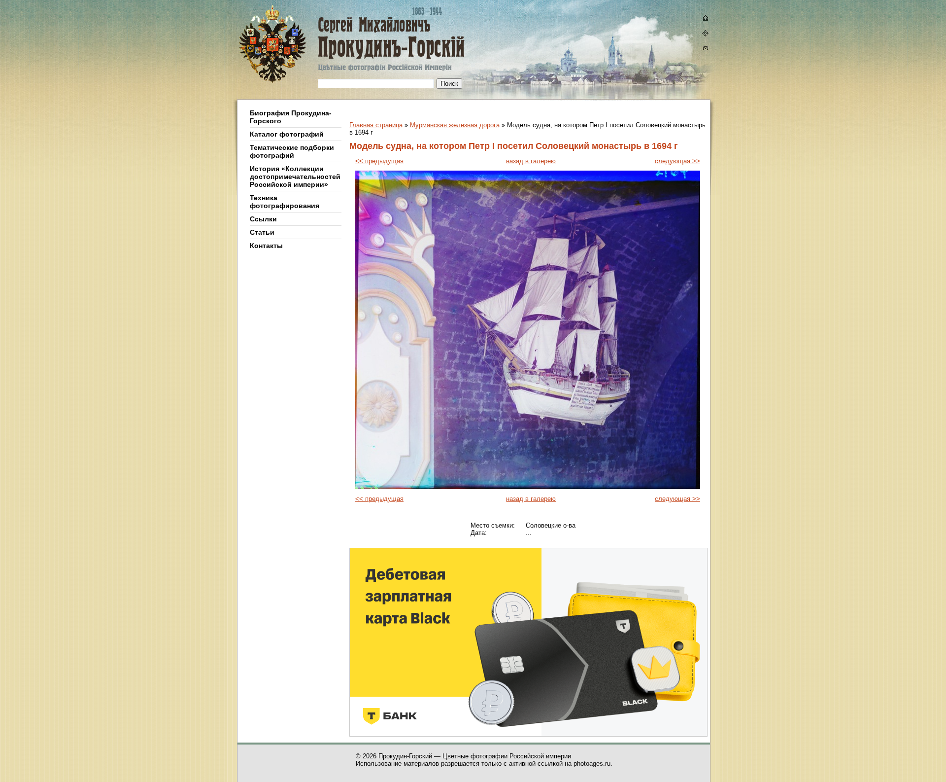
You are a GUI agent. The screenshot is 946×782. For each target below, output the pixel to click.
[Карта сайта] (705, 34)
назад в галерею (531, 161)
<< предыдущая (379, 161)
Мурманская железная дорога (455, 125)
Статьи (262, 232)
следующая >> (677, 161)
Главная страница (376, 125)
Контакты (266, 245)
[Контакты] (705, 49)
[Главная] (321, 50)
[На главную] (705, 19)
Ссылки (263, 219)
